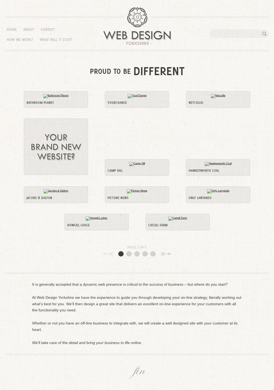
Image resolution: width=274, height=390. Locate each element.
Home (12, 29)
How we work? (20, 39)
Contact (48, 29)
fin (137, 372)
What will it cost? (56, 39)
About (28, 29)
